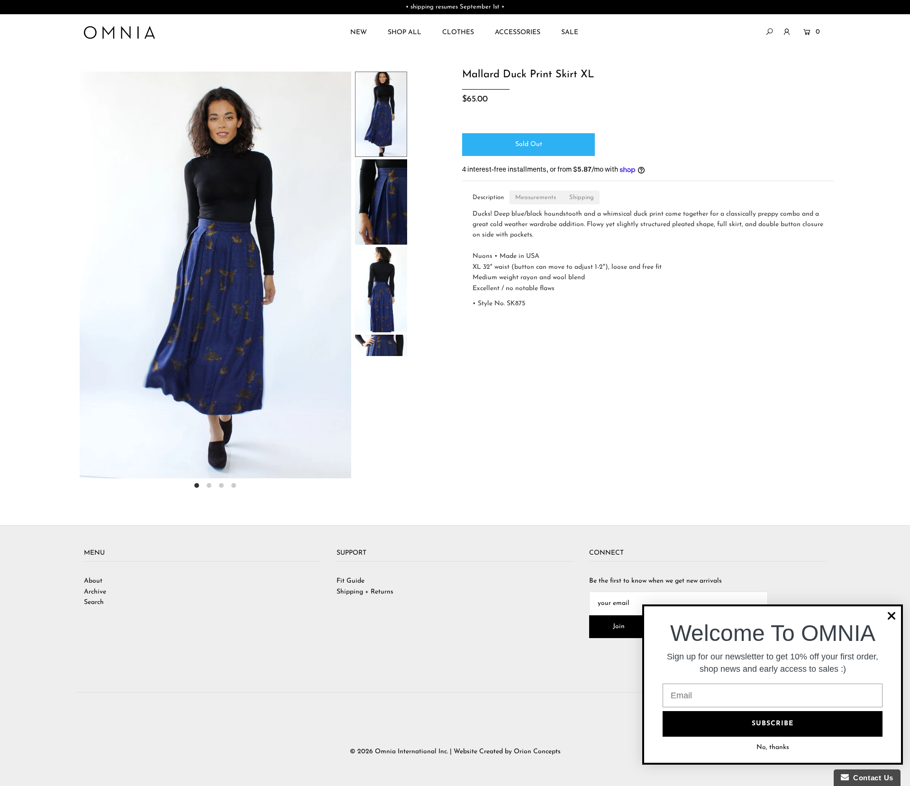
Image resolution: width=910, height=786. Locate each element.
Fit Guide (350, 581)
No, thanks (772, 747)
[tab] (488, 197)
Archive (95, 591)
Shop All (404, 32)
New (358, 32)
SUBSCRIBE (772, 723)
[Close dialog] (891, 615)
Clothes (458, 32)
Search (94, 602)
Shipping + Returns (365, 591)
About (93, 581)
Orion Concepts (537, 751)
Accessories (517, 32)
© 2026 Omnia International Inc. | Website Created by (432, 751)
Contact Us (871, 778)
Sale (569, 32)
